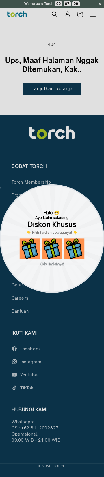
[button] (30, 248)
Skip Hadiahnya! (52, 263)
